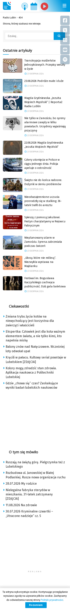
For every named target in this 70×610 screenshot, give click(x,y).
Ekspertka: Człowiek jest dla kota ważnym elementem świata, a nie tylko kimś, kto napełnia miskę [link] (35, 336)
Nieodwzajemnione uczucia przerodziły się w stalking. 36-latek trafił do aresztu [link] (43, 201)
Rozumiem (36, 605)
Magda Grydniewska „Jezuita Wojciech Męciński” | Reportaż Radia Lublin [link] (43, 102)
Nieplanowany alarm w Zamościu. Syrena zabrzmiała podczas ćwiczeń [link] (43, 242)
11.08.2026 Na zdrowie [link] (21, 505)
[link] (7, 6)
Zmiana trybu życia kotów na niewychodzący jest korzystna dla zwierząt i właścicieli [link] (30, 321)
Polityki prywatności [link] (52, 599)
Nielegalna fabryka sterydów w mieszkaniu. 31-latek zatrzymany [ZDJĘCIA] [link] (29, 494)
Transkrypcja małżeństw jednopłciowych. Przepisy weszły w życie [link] (44, 65)
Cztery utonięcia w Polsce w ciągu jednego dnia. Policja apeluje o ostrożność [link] (42, 164)
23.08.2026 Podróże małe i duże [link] (44, 81)
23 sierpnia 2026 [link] (35, 74)
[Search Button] (59, 36)
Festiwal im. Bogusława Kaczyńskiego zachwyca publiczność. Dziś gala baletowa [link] (45, 282)
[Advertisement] (35, 418)
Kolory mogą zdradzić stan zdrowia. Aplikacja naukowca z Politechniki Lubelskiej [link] (31, 372)
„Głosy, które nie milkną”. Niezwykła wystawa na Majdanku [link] (40, 262)
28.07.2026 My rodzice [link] (21, 483)
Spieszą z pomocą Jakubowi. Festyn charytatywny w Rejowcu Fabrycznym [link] (44, 221)
